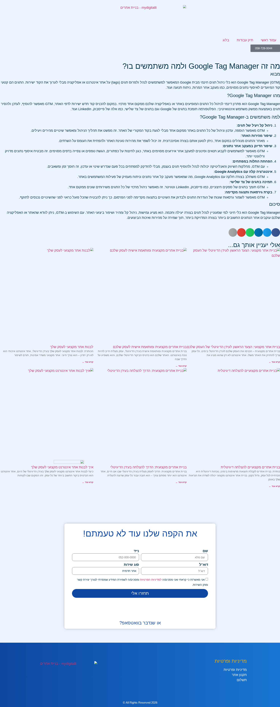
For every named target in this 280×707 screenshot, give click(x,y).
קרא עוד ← (274, 362)
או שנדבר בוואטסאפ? (140, 622)
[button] (275, 232)
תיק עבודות (245, 40)
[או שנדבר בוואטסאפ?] (140, 614)
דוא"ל (203, 565)
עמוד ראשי (268, 40)
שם (205, 551)
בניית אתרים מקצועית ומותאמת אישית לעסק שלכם (150, 347)
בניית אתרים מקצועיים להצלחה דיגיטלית (250, 467)
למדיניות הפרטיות (150, 579)
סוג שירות (131, 565)
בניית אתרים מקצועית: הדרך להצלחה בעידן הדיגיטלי (148, 467)
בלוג (226, 40)
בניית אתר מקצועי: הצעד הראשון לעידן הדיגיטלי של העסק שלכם (233, 347)
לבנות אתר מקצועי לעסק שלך (71, 347)
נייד (136, 551)
